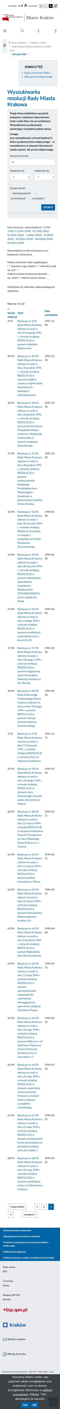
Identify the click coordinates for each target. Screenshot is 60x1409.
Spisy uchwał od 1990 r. (37, 73)
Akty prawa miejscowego (38, 76)
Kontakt (7, 1299)
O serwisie (8, 1281)
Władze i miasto (38, 43)
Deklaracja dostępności (14, 1252)
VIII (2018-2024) (44, 239)
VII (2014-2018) (24, 239)
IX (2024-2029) (15, 243)
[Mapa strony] (39, 31)
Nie (34, 1405)
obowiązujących (22, 193)
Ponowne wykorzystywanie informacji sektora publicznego (25, 1244)
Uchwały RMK (19, 54)
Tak (25, 1405)
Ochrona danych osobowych (17, 1230)
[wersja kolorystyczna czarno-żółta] (51, 6)
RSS (5, 1271)
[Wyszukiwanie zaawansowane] (22, 30)
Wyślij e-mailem (16, 1339)
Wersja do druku (16, 1354)
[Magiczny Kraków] (30, 1327)
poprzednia (17, 1206)
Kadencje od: (17, 171)
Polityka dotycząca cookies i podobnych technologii (28, 1258)
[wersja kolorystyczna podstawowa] (41, 6)
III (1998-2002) (41, 231)
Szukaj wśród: (17, 188)
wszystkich (38, 198)
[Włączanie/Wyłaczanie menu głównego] (4, 31)
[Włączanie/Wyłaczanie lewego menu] (4, 46)
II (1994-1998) (23, 231)
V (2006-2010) (34, 235)
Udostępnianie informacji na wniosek (21, 1236)
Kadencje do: (42, 171)
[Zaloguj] (56, 31)
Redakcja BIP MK (11, 1295)
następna (29, 1214)
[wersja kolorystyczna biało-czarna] (46, 6)
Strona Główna (19, 43)
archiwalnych (18, 198)
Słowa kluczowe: (19, 156)
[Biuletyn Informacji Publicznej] (30, 1312)
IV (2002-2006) (15, 235)
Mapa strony (9, 1267)
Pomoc (6, 1286)
